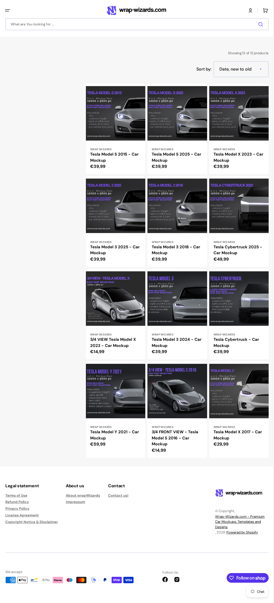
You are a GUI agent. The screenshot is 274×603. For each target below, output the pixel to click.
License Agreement (22, 515)
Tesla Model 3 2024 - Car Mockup (171, 344)
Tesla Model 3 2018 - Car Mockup (174, 252)
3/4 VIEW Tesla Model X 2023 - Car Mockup (113, 344)
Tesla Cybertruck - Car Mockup (233, 344)
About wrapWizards (83, 495)
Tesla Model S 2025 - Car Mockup (175, 161)
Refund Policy (17, 502)
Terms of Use (16, 495)
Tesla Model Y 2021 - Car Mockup (114, 435)
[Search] (258, 24)
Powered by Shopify (238, 532)
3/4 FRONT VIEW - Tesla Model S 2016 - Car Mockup (173, 438)
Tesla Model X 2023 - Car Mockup (232, 161)
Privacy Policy (17, 508)
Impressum (75, 502)
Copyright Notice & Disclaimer (31, 522)
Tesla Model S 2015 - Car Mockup (114, 161)
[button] (7, 10)
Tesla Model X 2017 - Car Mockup (235, 435)
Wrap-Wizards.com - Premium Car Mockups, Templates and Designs (236, 521)
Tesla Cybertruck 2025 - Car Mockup (235, 252)
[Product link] (115, 133)
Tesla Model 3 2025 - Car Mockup (115, 252)
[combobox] (135, 24)
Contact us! (118, 495)
